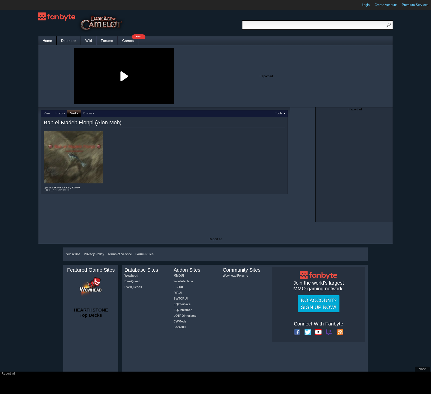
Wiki (88, 41)
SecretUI (180, 327)
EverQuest (132, 281)
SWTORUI (181, 298)
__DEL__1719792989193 (56, 190)
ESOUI (178, 287)
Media (74, 113)
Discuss (88, 113)
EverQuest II (133, 287)
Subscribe (73, 254)
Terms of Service (120, 254)
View (47, 113)
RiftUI (178, 293)
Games (130, 39)
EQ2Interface (183, 310)
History (60, 113)
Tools (278, 113)
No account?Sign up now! (318, 304)
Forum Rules (144, 254)
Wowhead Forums (235, 275)
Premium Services (415, 5)
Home (47, 41)
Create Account (386, 5)
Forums (107, 41)
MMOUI (179, 275)
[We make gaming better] (16, 5)
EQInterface (182, 304)
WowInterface (183, 281)
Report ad (266, 76)
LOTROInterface (185, 315)
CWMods (180, 321)
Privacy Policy (94, 254)
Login (366, 5)
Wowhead (131, 275)
